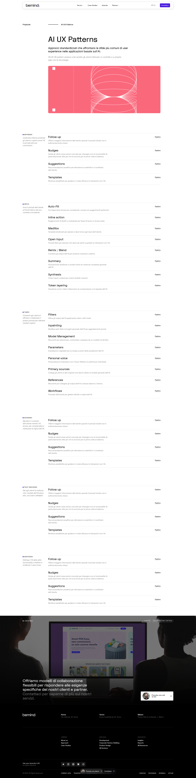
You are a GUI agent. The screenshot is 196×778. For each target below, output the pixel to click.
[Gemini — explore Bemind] (63, 764)
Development (104, 740)
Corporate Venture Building (109, 743)
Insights (140, 740)
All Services (103, 748)
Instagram (152, 773)
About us (64, 740)
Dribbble (162, 773)
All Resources (143, 745)
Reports (141, 743)
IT (152, 5)
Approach (64, 743)
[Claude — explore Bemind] (78, 764)
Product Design (105, 745)
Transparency (79, 773)
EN (154, 5)
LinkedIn (142, 773)
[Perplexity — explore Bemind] (68, 764)
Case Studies (66, 745)
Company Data (66, 773)
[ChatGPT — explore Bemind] (73, 764)
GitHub (170, 773)
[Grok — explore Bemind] (83, 764)
